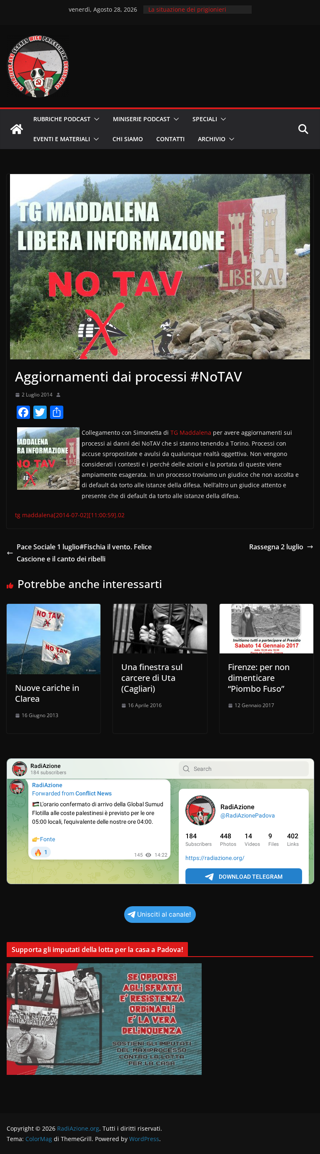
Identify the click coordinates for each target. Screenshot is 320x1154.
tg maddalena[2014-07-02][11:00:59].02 (70, 515)
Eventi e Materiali (61, 139)
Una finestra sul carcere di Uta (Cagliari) (151, 677)
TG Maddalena (190, 432)
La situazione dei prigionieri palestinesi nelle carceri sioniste (193, 13)
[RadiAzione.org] (17, 129)
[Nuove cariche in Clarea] (53, 609)
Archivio (211, 139)
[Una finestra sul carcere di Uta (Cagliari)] (160, 609)
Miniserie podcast (141, 119)
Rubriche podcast (61, 119)
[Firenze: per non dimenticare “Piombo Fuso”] (266, 609)
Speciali (204, 119)
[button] (95, 119)
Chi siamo (127, 139)
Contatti (170, 139)
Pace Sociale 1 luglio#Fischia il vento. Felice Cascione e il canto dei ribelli (84, 552)
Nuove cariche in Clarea (47, 693)
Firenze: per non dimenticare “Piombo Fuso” (259, 677)
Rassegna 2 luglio (276, 546)
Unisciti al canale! (164, 914)
